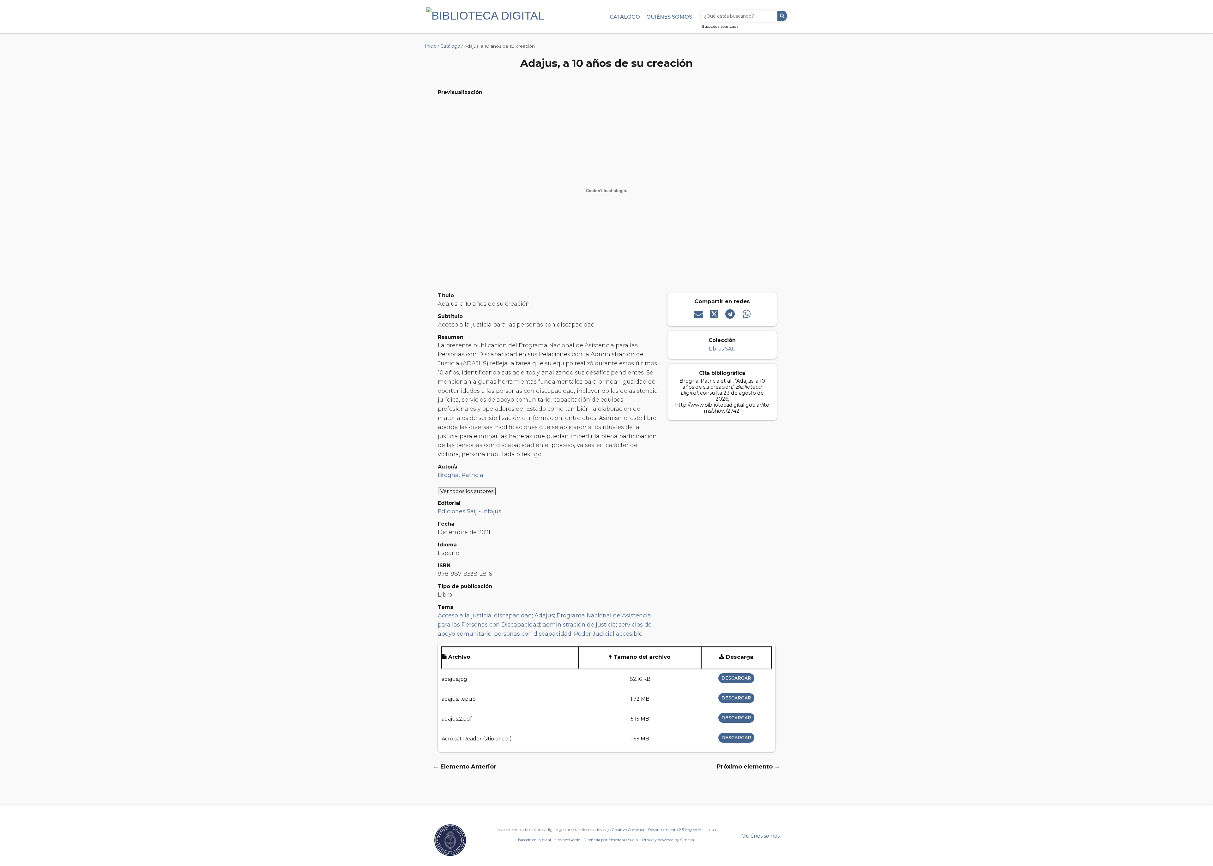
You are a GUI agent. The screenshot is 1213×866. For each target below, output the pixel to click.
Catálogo (625, 17)
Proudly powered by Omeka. (668, 839)
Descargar (736, 678)
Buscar (782, 16)
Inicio (431, 46)
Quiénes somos (669, 17)
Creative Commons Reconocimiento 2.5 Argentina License (664, 829)
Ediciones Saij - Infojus (469, 511)
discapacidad (513, 615)
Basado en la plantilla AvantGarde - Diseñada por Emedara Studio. (578, 839)
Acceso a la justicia (465, 615)
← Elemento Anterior (464, 766)
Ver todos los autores (466, 491)
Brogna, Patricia (460, 475)
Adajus (544, 615)
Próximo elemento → (748, 766)
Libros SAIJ (722, 349)
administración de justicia (579, 624)
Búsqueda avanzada (720, 26)
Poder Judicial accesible (608, 633)
